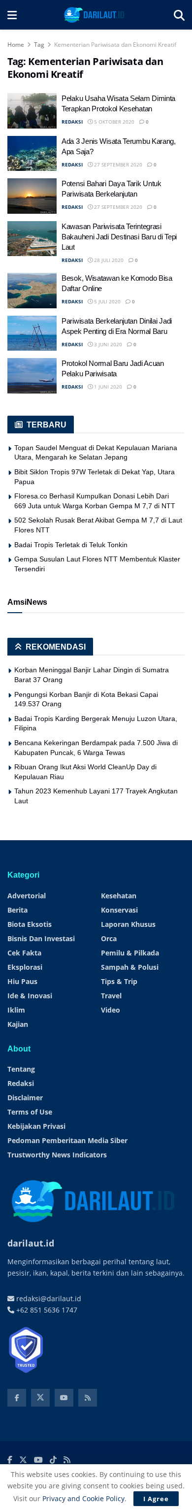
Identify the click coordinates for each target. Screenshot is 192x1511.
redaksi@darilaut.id (47, 1298)
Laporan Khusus (128, 924)
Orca (109, 938)
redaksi (72, 121)
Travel (111, 995)
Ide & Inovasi (29, 995)
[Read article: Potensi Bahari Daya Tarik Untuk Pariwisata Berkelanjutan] (32, 196)
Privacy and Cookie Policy (83, 1498)
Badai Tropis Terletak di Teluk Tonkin (71, 545)
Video (110, 1010)
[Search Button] (179, 15)
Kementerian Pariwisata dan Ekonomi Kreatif (115, 44)
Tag (39, 44)
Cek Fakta (24, 952)
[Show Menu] (12, 15)
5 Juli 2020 (107, 301)
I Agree (156, 1498)
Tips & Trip (119, 981)
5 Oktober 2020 (113, 121)
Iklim (16, 1010)
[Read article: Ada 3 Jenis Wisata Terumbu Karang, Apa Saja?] (32, 153)
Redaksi (20, 1083)
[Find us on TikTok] (53, 1460)
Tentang (21, 1069)
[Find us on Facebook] (16, 1398)
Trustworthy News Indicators (57, 1154)
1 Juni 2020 (107, 386)
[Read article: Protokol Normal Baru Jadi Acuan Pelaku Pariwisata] (32, 376)
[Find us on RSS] (87, 1398)
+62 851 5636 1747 (45, 1309)
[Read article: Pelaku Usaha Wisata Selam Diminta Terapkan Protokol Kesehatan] (32, 111)
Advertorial (26, 895)
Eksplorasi (24, 967)
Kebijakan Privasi (36, 1126)
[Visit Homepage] (95, 15)
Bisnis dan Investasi (41, 938)
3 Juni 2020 (107, 344)
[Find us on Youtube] (64, 1398)
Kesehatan (118, 895)
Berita (17, 910)
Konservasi (119, 910)
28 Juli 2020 (108, 260)
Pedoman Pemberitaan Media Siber (67, 1140)
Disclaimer (25, 1097)
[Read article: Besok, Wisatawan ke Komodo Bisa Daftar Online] (32, 290)
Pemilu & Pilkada (130, 952)
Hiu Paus (22, 981)
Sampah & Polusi (130, 967)
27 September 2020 (117, 164)
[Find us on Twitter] (40, 1398)
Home (15, 44)
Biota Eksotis (29, 924)
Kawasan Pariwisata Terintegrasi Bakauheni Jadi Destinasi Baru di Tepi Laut (119, 236)
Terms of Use (29, 1112)
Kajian (17, 1024)
